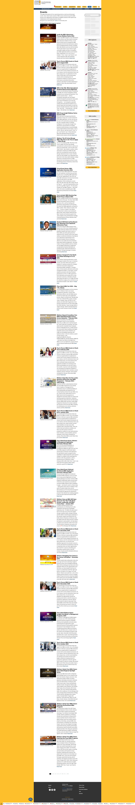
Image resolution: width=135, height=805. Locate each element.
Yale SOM (90, 803)
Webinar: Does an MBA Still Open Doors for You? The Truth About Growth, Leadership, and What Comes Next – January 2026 (66, 501)
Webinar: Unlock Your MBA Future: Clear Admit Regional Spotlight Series (67, 670)
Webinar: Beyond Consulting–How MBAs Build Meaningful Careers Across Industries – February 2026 (67, 316)
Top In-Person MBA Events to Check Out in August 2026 (67, 62)
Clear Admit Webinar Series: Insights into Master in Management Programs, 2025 (67, 614)
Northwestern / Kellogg (44, 803)
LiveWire (1, 804)
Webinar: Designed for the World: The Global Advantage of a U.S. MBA (66, 256)
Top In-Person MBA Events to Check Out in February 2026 (67, 348)
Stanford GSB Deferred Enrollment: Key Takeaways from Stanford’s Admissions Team (67, 223)
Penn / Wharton (56, 803)
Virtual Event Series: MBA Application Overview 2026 (65, 169)
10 (67, 773)
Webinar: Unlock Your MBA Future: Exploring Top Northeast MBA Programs (67, 705)
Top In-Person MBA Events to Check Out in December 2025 (67, 529)
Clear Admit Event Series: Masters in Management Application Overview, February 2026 (67, 442)
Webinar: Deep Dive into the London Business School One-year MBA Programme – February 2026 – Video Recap (67, 380)
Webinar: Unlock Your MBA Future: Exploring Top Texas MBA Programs (67, 737)
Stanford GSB (50, 803)
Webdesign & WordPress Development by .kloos (67, 800)
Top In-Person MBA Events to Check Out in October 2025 (67, 643)
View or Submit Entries (92, 110)
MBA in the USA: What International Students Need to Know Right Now (67, 88)
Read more (72, 58)
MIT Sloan (36, 803)
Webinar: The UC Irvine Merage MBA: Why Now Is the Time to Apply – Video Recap (67, 139)
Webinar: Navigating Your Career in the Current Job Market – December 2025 (67, 557)
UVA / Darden (84, 803)
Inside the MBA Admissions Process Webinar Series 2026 (65, 35)
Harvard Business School (106, 803)
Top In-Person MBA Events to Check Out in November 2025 (67, 583)
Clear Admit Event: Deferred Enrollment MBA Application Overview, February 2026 (65, 471)
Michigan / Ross (6, 803)
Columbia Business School (13, 803)
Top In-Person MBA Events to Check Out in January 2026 (67, 411)
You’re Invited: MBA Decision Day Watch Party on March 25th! (67, 196)
